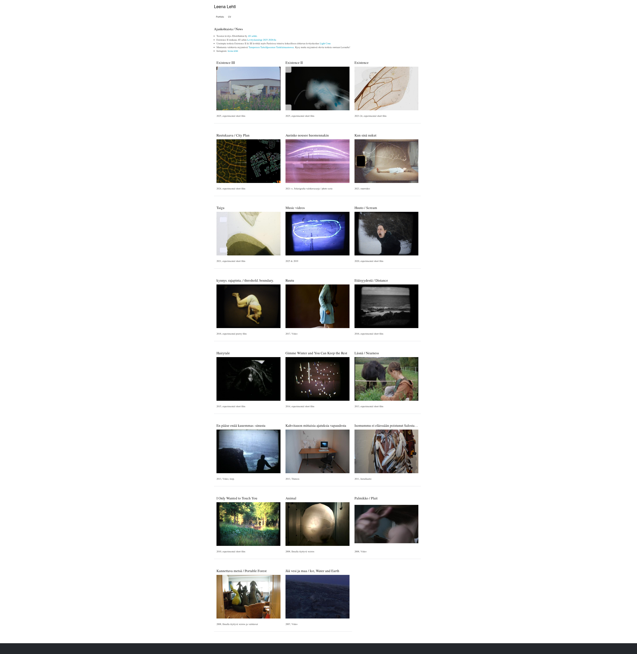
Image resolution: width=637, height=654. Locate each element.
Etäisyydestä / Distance (371, 280)
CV (229, 16)
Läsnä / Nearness (366, 352)
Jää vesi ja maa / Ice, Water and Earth (312, 570)
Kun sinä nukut (365, 135)
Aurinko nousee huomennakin (307, 135)
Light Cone (325, 43)
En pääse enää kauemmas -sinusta (240, 425)
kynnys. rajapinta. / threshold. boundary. (245, 280)
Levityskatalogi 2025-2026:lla (261, 39)
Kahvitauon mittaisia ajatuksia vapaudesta (315, 425)
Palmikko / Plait (366, 498)
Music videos (295, 207)
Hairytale (223, 352)
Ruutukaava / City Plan (232, 135)
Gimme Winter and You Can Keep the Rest (316, 352)
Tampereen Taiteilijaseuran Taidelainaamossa (271, 47)
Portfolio (220, 16)
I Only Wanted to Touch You (236, 498)
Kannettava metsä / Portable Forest (241, 570)
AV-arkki (252, 35)
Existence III (225, 62)
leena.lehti (233, 50)
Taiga (220, 207)
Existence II (294, 62)
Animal (290, 498)
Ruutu (289, 280)
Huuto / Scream (365, 207)
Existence (361, 62)
